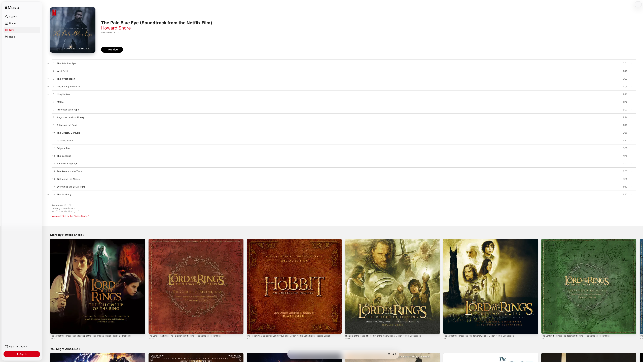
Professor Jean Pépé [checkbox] (68, 109)
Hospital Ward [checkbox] (64, 94)
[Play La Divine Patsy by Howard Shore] (53, 140)
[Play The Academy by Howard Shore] (53, 194)
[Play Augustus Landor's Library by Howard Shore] (53, 117)
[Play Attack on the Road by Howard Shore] (53, 125)
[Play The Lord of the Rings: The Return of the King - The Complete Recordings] (545, 329)
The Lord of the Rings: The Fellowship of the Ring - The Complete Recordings (189, 240)
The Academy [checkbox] (64, 194)
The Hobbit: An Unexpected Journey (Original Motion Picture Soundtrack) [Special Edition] (290, 241)
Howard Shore (116, 28)
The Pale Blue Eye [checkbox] (66, 63)
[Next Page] (639, 286)
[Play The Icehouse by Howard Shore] (53, 156)
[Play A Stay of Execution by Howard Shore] (53, 163)
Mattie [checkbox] (60, 102)
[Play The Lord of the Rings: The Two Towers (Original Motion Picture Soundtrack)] (447, 329)
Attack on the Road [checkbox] (67, 125)
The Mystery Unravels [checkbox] (68, 132)
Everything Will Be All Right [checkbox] (71, 186)
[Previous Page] (47, 286)
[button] (22, 16)
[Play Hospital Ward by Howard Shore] (53, 94)
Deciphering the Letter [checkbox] (69, 86)
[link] (67, 235)
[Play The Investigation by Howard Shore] (53, 78)
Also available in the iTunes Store (69, 216)
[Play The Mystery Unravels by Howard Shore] (53, 132)
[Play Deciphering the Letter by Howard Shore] (53, 86)
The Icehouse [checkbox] (64, 156)
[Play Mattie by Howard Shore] (53, 102)
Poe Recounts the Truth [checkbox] (69, 171)
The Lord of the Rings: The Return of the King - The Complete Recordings (580, 240)
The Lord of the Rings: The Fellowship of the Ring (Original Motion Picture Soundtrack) (95, 240)
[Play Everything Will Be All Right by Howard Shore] (53, 186)
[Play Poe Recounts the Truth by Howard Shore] (53, 171)
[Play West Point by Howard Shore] (53, 71)
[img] (12, 8)
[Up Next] (389, 354)
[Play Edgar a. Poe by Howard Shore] (53, 148)
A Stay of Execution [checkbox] (67, 163)
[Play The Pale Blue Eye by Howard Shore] (53, 63)
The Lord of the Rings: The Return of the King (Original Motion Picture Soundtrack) (388, 240)
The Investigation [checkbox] (66, 78)
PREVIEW (623, 63)
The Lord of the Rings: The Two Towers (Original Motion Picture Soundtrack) (483, 240)
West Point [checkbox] (62, 71)
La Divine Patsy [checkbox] (65, 140)
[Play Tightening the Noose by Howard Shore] (53, 179)
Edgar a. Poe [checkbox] (63, 148)
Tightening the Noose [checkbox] (68, 179)
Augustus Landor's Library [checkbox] (70, 117)
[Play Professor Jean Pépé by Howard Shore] (53, 109)
